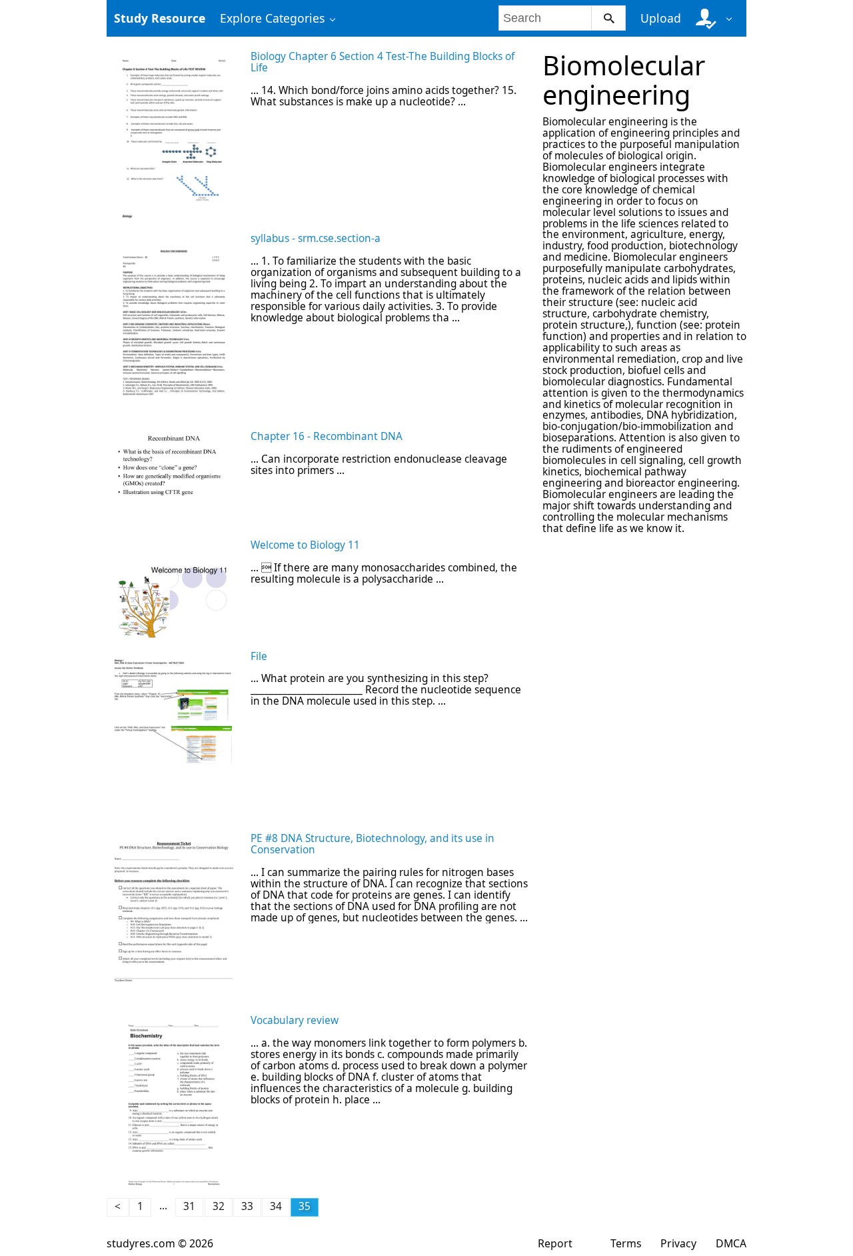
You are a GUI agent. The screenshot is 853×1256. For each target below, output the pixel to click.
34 (276, 1206)
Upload (660, 18)
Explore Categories (272, 18)
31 (189, 1206)
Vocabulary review (295, 1020)
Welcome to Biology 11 (305, 545)
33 (247, 1206)
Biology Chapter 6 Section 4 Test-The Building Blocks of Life (382, 62)
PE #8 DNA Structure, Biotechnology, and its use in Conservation (372, 844)
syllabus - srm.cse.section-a (316, 238)
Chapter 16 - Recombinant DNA (327, 436)
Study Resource (159, 18)
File (259, 656)
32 (219, 1206)
